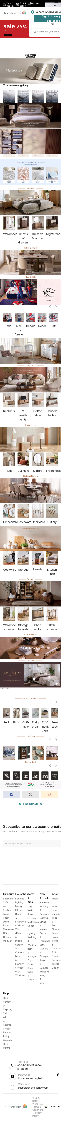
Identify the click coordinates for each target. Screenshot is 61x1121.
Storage (19, 967)
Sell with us (5, 1017)
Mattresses (8, 929)
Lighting (19, 902)
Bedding (19, 898)
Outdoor (7, 937)
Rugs (17, 971)
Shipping (7, 1009)
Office (6, 933)
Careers (56, 914)
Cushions (20, 925)
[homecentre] (16, 12)
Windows (20, 975)
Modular (7, 940)
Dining (18, 906)
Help (5, 998)
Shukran (56, 929)
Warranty (7, 1040)
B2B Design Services (56, 956)
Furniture (44, 902)
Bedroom (8, 898)
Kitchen (19, 910)
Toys (30, 960)
